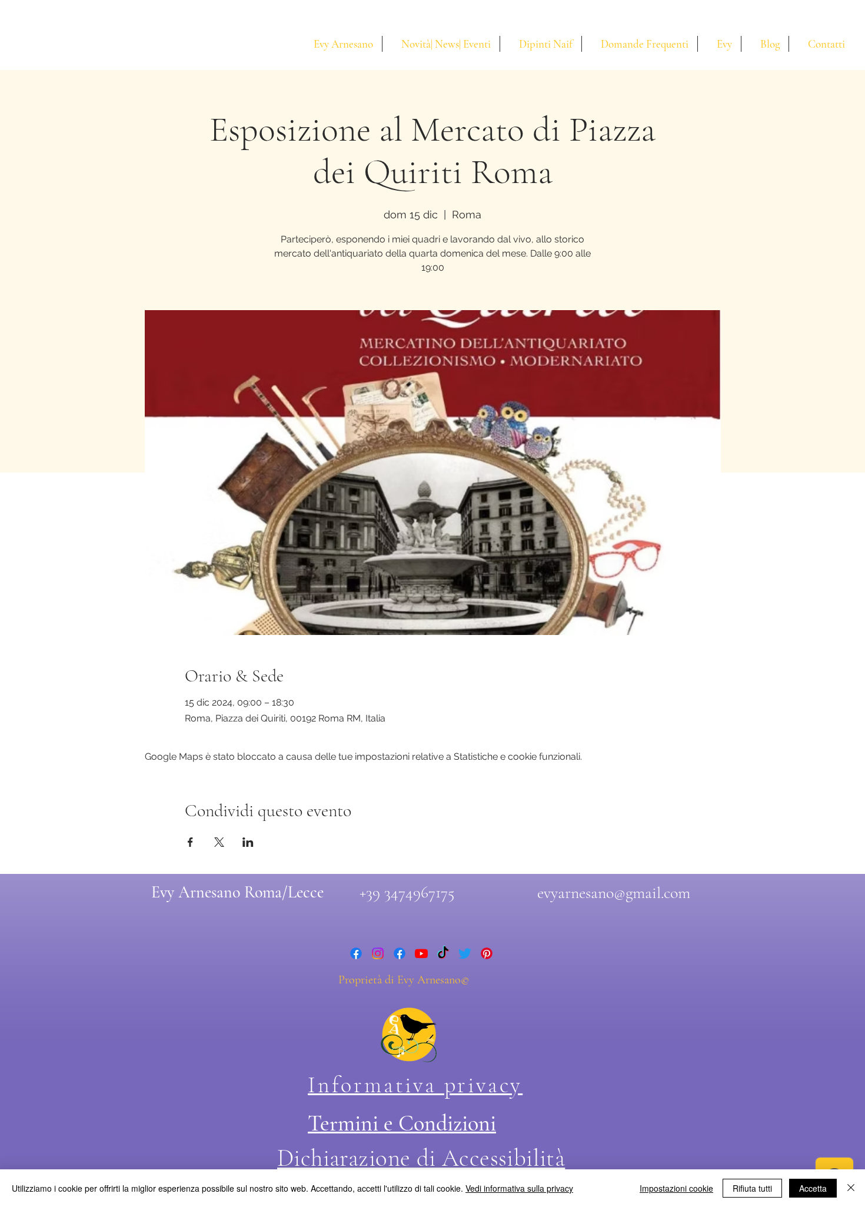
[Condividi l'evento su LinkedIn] (248, 842)
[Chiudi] (851, 1188)
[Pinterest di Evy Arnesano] (486, 953)
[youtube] (421, 953)
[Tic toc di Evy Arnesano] (443, 953)
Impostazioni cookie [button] (676, 1188)
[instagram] (377, 953)
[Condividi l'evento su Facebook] (190, 842)
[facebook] (356, 953)
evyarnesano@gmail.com (613, 893)
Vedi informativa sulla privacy (519, 1188)
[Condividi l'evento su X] (219, 842)
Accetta (813, 1188)
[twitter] (465, 953)
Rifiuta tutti (752, 1188)
